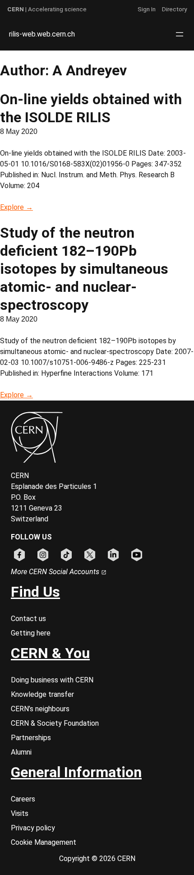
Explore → (16, 207)
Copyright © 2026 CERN (97, 858)
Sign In (147, 9)
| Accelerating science (47, 9)
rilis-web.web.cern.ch (42, 34)
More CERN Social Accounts (56, 571)
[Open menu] (179, 34)
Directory (174, 9)
